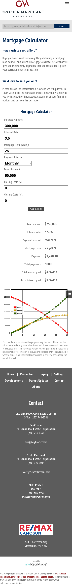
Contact (59, 380)
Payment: (36, 256)
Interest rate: (34, 232)
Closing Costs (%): (13, 194)
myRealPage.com (36, 564)
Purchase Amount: (13, 120)
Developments (14, 380)
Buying (44, 374)
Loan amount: (34, 224)
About (36, 386)
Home (10, 374)
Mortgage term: (33, 248)
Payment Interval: (13, 157)
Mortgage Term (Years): (16, 145)
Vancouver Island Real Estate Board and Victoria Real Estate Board (33, 575)
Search (62, 26)
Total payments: (32, 264)
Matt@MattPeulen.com (36, 496)
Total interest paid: (31, 280)
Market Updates (39, 380)
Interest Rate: (11, 132)
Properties (26, 374)
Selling (58, 374)
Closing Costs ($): (13, 182)
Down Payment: (12, 169)
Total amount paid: (31, 272)
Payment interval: (32, 240)
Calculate (36, 208)
